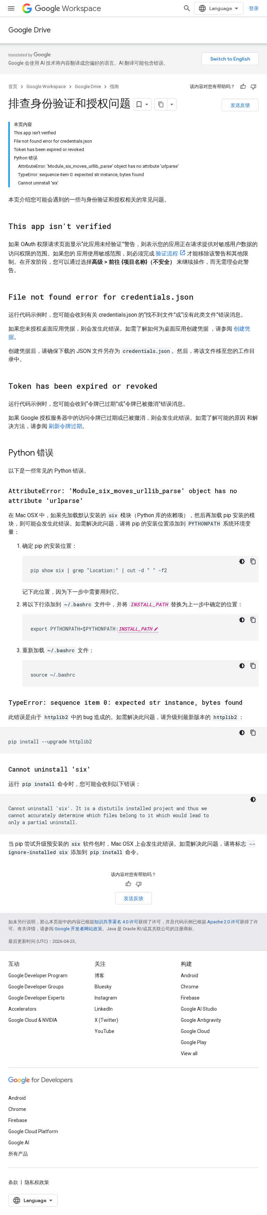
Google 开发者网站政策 (78, 928)
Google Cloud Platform (33, 1131)
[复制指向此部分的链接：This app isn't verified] (118, 227)
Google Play (194, 1042)
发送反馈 (240, 105)
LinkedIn (104, 1009)
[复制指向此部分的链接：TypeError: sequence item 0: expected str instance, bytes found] (250, 703)
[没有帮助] (253, 86)
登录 (254, 8)
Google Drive (29, 30)
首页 (12, 86)
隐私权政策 (37, 1182)
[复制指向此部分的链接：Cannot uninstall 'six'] (98, 770)
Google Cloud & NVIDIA (32, 1020)
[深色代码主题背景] (242, 561)
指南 (114, 86)
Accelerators (22, 1009)
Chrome (190, 986)
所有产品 (18, 1154)
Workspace (81, 8)
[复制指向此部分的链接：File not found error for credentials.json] (200, 297)
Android (189, 975)
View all (189, 1053)
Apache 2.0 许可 (223, 921)
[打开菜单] (11, 8)
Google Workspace (46, 86)
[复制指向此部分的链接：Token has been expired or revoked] (164, 386)
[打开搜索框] (187, 8)
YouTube (104, 1031)
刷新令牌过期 (65, 426)
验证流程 (167, 253)
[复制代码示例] (253, 561)
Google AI (18, 1142)
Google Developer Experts (36, 998)
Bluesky (103, 986)
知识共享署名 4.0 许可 (116, 921)
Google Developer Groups (36, 986)
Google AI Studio (199, 1009)
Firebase (190, 998)
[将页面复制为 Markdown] (161, 104)
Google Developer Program (37, 975)
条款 (13, 1182)
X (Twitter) (106, 1020)
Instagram (106, 998)
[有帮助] (243, 86)
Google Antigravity (201, 1020)
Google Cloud (195, 1031)
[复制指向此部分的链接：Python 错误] (60, 453)
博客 (99, 975)
